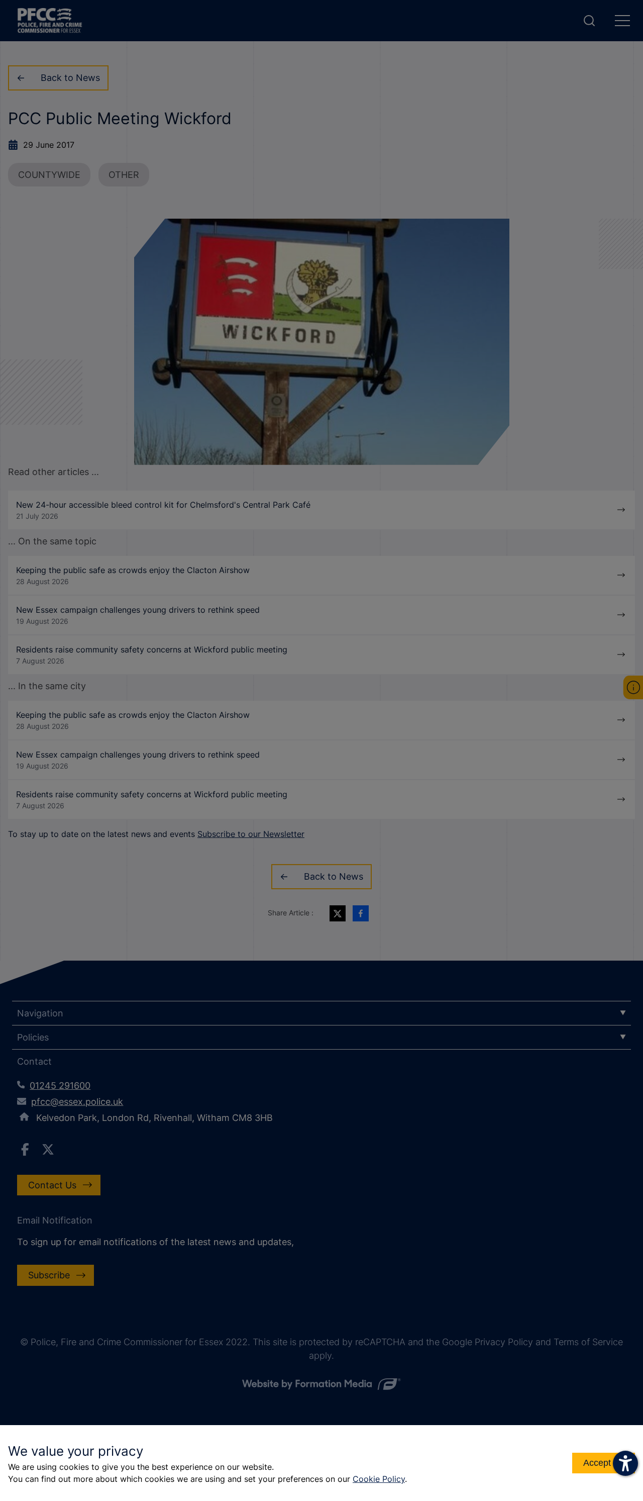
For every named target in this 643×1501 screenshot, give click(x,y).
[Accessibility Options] (625, 1463)
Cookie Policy (379, 1479)
